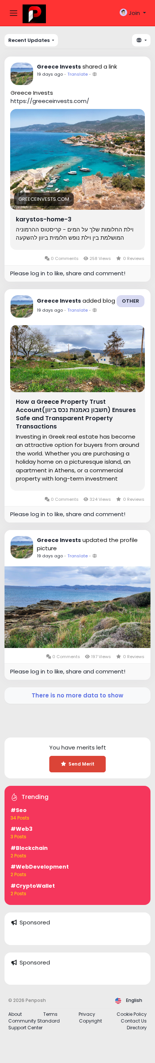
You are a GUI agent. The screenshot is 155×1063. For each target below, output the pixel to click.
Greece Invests (59, 66)
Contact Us (134, 1021)
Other (130, 301)
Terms (50, 1014)
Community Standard (34, 1021)
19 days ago (50, 74)
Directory (137, 1027)
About (15, 1014)
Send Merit (81, 764)
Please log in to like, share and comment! (67, 273)
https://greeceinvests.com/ (50, 101)
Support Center (25, 1027)
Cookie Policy (132, 1014)
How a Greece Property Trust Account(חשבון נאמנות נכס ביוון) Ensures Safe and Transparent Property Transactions (76, 414)
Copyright (90, 1021)
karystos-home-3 (43, 219)
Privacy (87, 1014)
